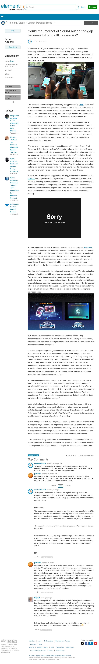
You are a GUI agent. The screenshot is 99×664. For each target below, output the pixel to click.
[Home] (12, 7)
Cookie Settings (60, 650)
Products (33, 644)
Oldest (54, 486)
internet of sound (10, 97)
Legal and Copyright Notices (38, 650)
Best (60, 486)
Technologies (48, 641)
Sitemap (51, 650)
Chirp (81, 105)
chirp (10, 87)
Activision (88, 247)
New (92, 23)
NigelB (37, 598)
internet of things (10, 91)
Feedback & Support (42, 647)
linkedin (91, 643)
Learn (40, 641)
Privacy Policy (70, 647)
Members (32, 641)
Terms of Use (60, 647)
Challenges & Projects (62, 641)
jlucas (12, 61)
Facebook (87, 643)
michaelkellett (40, 464)
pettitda (37, 474)
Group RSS (13, 47)
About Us (31, 647)
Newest (67, 486)
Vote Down (39, 557)
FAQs (52, 647)
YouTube (95, 643)
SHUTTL (31, 179)
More (7, 22)
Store (40, 644)
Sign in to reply (33, 455)
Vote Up (35, 557)
